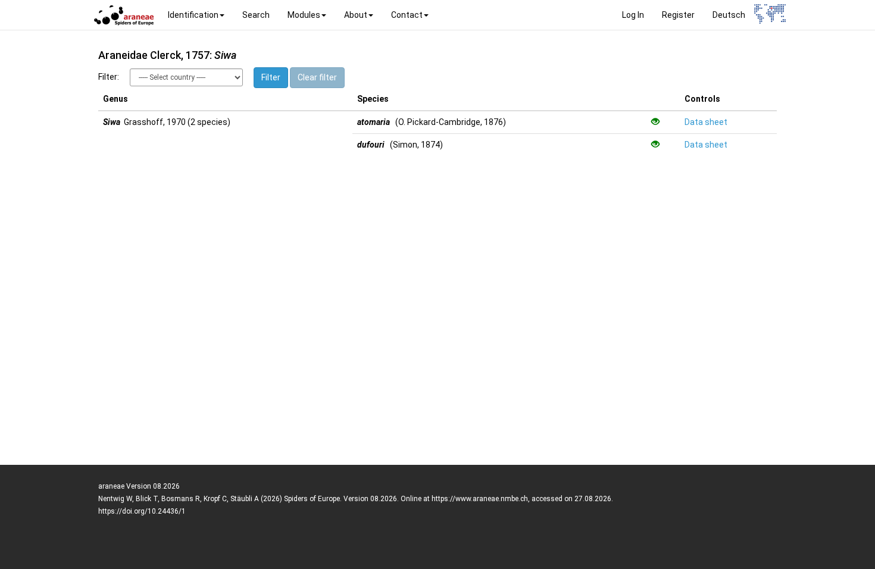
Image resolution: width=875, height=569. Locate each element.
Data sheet (706, 122)
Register (678, 15)
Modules (304, 15)
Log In (633, 15)
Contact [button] (407, 15)
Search (256, 15)
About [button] (355, 15)
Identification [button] (193, 15)
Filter (270, 77)
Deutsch (728, 15)
